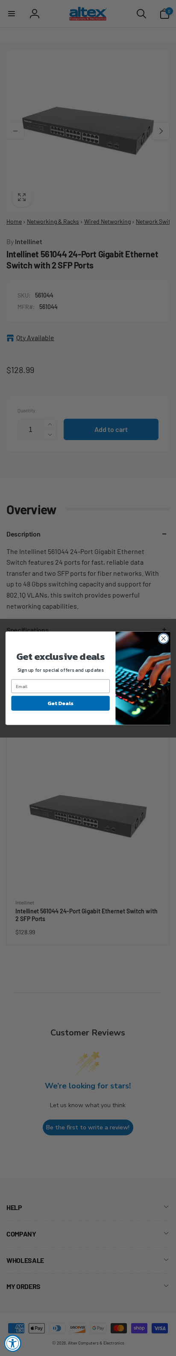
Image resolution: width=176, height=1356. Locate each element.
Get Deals (60, 703)
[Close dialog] (163, 638)
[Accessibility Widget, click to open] (12, 1343)
